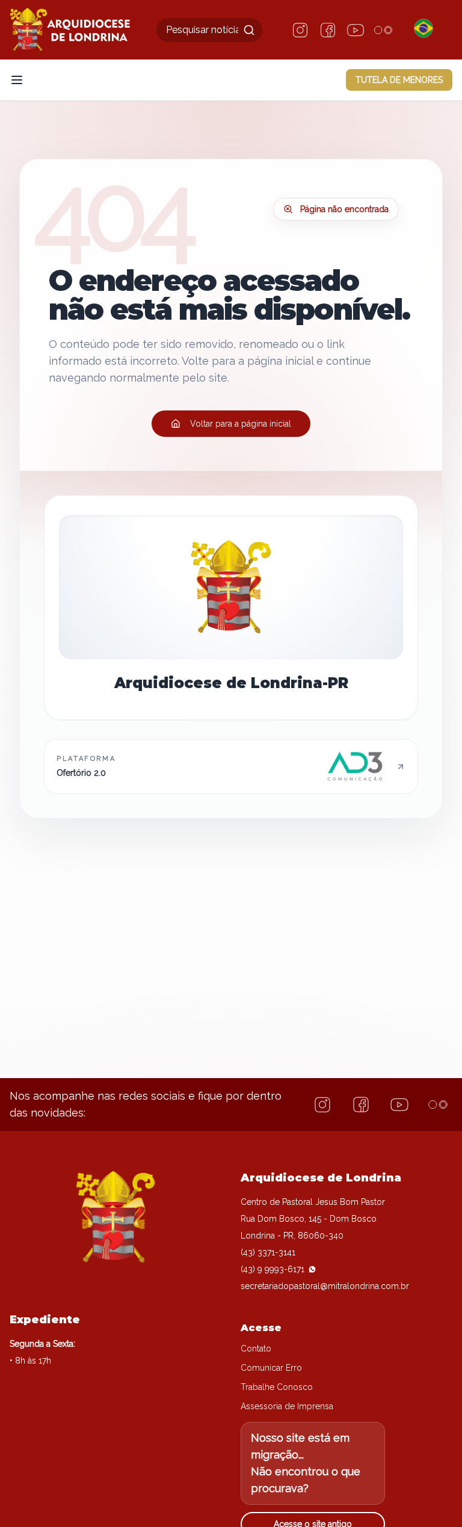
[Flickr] (383, 30)
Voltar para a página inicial (240, 423)
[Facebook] (327, 30)
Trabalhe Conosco (277, 1387)
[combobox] (209, 30)
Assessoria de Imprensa (287, 1406)
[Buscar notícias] (249, 30)
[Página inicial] (70, 29)
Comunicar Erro (271, 1368)
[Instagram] (300, 30)
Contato (256, 1348)
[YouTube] (355, 30)
